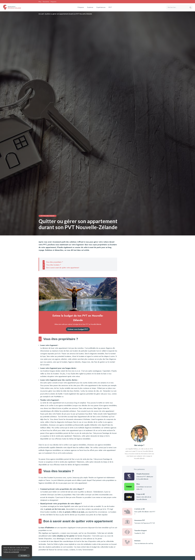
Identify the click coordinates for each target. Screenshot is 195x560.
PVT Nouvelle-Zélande (47, 216)
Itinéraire (137, 540)
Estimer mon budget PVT (78, 329)
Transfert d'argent (140, 530)
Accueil (41, 14)
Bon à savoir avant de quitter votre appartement (61, 267)
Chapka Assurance (142, 474)
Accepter (24, 555)
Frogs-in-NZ (140, 494)
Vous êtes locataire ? (52, 265)
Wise (138, 484)
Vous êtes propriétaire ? (53, 262)
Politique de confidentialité (11, 552)
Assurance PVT (139, 520)
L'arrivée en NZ (139, 509)
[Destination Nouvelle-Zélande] (12, 7)
